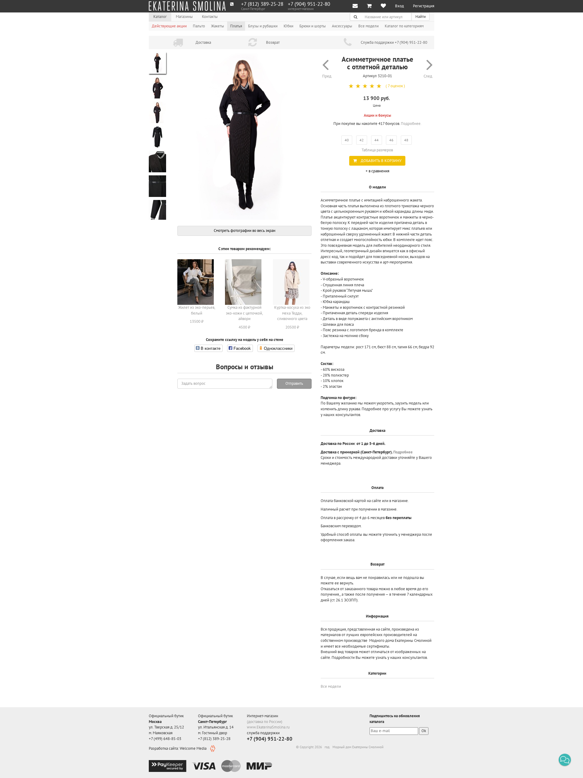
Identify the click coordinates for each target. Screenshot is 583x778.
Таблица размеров (377, 150)
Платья (236, 26)
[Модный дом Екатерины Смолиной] (187, 6)
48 (406, 140)
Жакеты (217, 26)
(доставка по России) (264, 721)
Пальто (199, 26)
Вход (399, 6)
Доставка (203, 42)
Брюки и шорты (312, 26)
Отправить (294, 383)
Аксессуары (342, 26)
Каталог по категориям (404, 26)
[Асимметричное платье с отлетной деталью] (244, 136)
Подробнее (403, 452)
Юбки (288, 26)
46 (391, 140)
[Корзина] (369, 6)
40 (347, 140)
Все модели (368, 26)
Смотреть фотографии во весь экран (244, 230)
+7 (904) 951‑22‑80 (309, 4)
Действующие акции (169, 26)
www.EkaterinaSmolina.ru (268, 727)
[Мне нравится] (383, 6)
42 (362, 140)
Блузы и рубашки (263, 26)
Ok (423, 730)
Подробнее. (411, 123)
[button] (565, 760)
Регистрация (423, 6)
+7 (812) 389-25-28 (262, 4)
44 (376, 140)
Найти (420, 16)
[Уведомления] (355, 6)
